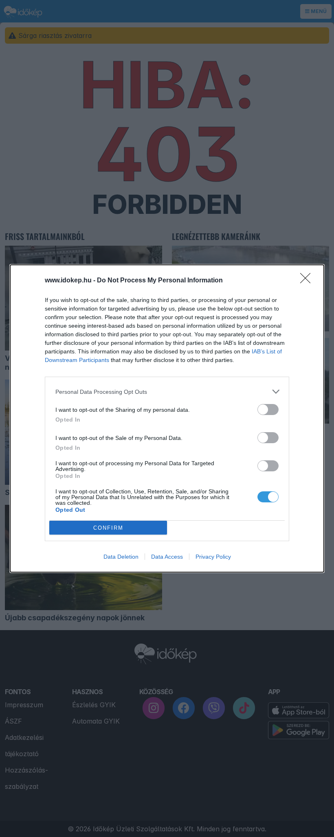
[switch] (268, 409)
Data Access (167, 556)
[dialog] (167, 418)
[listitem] (167, 391)
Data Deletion (120, 556)
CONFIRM (108, 528)
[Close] (308, 281)
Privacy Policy (213, 556)
